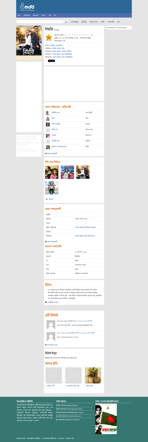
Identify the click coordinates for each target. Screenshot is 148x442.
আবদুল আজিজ (66, 51)
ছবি (50, 15)
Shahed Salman (75, 416)
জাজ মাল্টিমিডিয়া (66, 54)
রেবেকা (54, 135)
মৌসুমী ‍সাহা (56, 141)
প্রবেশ (67, 358)
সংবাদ (43, 15)
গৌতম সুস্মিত (79, 236)
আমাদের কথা (21, 438)
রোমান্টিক (59, 45)
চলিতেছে (35, 15)
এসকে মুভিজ (56, 54)
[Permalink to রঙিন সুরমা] (93, 375)
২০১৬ (57, 30)
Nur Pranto (79, 412)
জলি (53, 118)
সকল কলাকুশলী (52, 154)
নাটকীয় (52, 45)
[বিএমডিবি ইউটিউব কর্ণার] (106, 419)
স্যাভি (77, 227)
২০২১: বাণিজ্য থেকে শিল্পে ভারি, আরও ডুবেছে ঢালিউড (27, 138)
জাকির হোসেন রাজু (58, 48)
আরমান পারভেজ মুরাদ (59, 146)
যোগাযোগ (61, 438)
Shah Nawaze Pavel (74, 409)
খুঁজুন (66, 21)
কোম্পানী (111, 22)
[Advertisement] (29, 97)
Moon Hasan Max (63, 333)
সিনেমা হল (93, 22)
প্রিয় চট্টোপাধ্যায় (89, 236)
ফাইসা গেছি (50, 386)
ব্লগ (55, 15)
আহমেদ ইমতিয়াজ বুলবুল (87, 227)
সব (118, 22)
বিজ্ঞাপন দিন (70, 438)
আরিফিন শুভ (56, 112)
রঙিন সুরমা (89, 386)
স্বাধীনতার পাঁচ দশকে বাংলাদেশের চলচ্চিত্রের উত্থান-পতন (28, 151)
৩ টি (63, 41)
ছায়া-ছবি (59, 416)
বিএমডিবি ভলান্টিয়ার (33, 438)
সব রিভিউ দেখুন (52, 345)
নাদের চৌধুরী (56, 124)
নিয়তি (58, 409)
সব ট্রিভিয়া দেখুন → (53, 302)
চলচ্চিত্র (75, 22)
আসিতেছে (27, 15)
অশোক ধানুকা (56, 51)
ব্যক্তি (102, 22)
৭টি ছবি (50, 199)
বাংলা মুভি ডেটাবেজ (37, 7)
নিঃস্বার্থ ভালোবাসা (62, 412)
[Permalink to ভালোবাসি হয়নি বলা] (73, 375)
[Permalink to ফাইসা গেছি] (54, 375)
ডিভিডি (84, 22)
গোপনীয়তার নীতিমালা (49, 438)
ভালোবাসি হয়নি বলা (72, 386)
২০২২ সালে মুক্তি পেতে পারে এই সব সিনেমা (27, 144)
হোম (19, 15)
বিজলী (58, 405)
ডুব (57, 420)
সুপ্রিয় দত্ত (55, 129)
